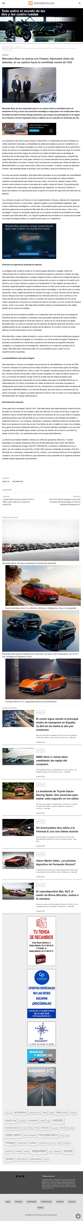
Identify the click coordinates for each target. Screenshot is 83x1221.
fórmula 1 (45, 1128)
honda (63, 1128)
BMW (51, 1113)
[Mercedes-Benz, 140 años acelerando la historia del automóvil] (40, 540)
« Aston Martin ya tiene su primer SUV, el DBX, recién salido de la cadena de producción (18, 501)
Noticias (19, 46)
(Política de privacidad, (65, 1179)
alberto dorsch (35, 1113)
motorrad (22, 1143)
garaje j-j (55, 1128)
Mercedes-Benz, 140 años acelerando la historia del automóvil (29, 563)
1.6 (6, 1113)
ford (36, 1128)
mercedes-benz (17, 481)
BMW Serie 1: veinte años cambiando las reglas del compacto (52, 760)
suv (50, 1151)
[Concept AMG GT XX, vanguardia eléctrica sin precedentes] (43, 679)
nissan (52, 1143)
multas (32, 1143)
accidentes (20, 1112)
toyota (68, 1151)
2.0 (10, 1112)
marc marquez (30, 1135)
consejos (32, 1120)
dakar (42, 1121)
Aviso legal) (72, 1179)
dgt (48, 1121)
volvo (45, 1159)
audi (45, 1112)
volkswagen (35, 1159)
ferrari (24, 1128)
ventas (9, 1158)
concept (22, 1121)
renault (18, 1151)
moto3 (67, 1135)
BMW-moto (61, 1112)
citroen (73, 1113)
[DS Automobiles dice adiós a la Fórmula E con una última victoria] (18, 827)
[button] (29, 85)
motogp (10, 1142)
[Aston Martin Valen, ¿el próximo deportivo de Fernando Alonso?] (18, 860)
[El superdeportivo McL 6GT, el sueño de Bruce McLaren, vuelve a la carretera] (18, 891)
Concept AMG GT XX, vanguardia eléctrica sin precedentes (31, 702)
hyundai (71, 1128)
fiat (30, 1128)
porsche (8, 1151)
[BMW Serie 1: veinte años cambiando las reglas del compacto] (18, 756)
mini (62, 1135)
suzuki (57, 1151)
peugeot (66, 1143)
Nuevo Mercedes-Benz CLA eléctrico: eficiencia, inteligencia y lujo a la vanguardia (40, 608)
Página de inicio (8, 46)
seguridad (39, 1151)
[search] (79, 3)
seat (26, 1151)
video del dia (22, 1159)
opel (59, 1143)
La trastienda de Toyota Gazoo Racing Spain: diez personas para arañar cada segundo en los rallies (57, 795)
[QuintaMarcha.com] (41, 3)
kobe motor (13, 1134)
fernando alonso (12, 1128)
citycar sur (6, 481)
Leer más (73, 737)
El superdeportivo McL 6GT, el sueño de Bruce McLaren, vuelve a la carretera (57, 895)
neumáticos (43, 1143)
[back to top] (78, 1216)
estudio (58, 1120)
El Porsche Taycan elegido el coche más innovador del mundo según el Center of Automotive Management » (64, 501)
